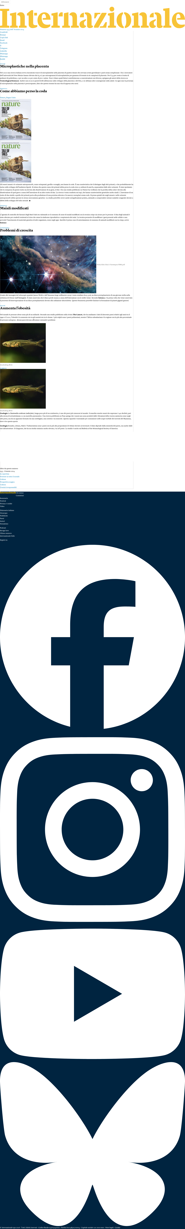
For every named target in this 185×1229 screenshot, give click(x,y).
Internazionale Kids (7, 536)
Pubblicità (4, 516)
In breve (3, 368)
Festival (3, 501)
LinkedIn (3, 51)
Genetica (3, 88)
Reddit (2, 59)
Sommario (4, 498)
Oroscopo (3, 513)
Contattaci (20, 496)
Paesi (2, 518)
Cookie (117, 1228)
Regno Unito (11, 98)
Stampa (3, 35)
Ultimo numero (6, 533)
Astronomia (4, 228)
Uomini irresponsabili (8, 487)
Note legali (109, 1228)
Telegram (3, 48)
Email (2, 40)
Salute (2, 64)
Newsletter (4, 524)
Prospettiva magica (7, 482)
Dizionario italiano (7, 510)
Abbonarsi (5, 2)
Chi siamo (20, 493)
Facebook (3, 43)
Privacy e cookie (6, 504)
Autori (2, 521)
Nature (2, 98)
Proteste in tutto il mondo (9, 477)
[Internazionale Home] (8, 493)
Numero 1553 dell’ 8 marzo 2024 (12, 29)
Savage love (4, 531)
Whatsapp (4, 54)
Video (2, 506)
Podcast (3, 528)
